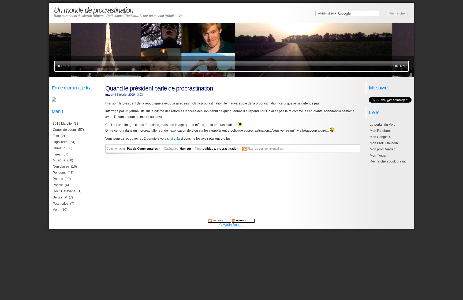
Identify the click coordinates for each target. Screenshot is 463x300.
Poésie (58, 185)
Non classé (61, 166)
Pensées (59, 173)
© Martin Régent (231, 225)
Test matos (60, 203)
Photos (58, 179)
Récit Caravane (64, 191)
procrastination (227, 148)
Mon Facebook (380, 131)
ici (171, 138)
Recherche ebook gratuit (388, 161)
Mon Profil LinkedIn (384, 143)
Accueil (63, 66)
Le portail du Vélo (382, 124)
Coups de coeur (64, 130)
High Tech (60, 142)
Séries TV (60, 197)
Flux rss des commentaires (265, 148)
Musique (59, 160)
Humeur (185, 148)
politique (209, 148)
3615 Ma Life (62, 123)
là (178, 138)
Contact (398, 66)
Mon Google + (380, 137)
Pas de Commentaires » (143, 148)
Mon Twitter (378, 155)
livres (57, 154)
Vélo (56, 210)
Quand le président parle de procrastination (159, 88)
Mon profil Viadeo (382, 149)
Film (56, 136)
